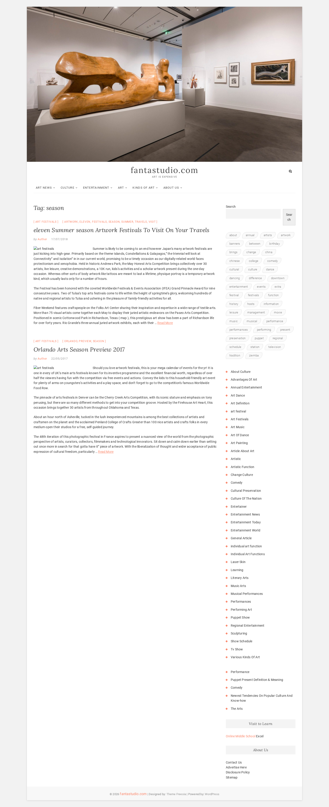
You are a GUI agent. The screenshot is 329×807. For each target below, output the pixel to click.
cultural (234, 269)
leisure (233, 312)
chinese (234, 261)
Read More (165, 323)
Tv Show (237, 649)
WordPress (212, 794)
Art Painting (239, 443)
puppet (259, 338)
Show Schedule (241, 641)
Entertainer (239, 506)
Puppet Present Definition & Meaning (257, 680)
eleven (84, 221)
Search (231, 206)
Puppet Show (240, 617)
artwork (71, 221)
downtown (278, 278)
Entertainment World (245, 530)
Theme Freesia (176, 794)
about (233, 235)
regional (278, 338)
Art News (44, 187)
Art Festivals (46, 221)
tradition (234, 355)
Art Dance (238, 395)
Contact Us (234, 762)
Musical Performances (247, 594)
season (114, 221)
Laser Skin (238, 562)
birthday (274, 243)
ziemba (254, 355)
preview (85, 341)
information (271, 304)
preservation (237, 338)
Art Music (237, 427)
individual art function (246, 546)
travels (141, 221)
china (268, 252)
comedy (272, 261)
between (254, 243)
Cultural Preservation (246, 490)
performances (238, 329)
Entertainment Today (246, 522)
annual (250, 235)
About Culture (241, 371)
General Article (241, 538)
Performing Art (241, 609)
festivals (99, 221)
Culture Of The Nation (246, 498)
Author (42, 239)
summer (127, 221)
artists (268, 235)
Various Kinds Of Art (245, 657)
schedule (235, 347)
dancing (234, 278)
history (233, 304)
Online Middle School (240, 736)
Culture (67, 187)
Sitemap (231, 777)
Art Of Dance (240, 435)
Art (121, 187)
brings (233, 252)
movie (278, 312)
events (261, 286)
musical (252, 321)
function (273, 295)
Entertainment (96, 187)
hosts (251, 304)
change (251, 252)
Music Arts (238, 586)
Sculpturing (239, 633)
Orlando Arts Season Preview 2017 (79, 349)
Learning (237, 570)
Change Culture (242, 475)
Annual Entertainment (246, 387)
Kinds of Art (143, 187)
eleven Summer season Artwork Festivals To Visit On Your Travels (121, 230)
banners (234, 243)
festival (234, 295)
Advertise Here (236, 767)
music (233, 321)
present (285, 329)
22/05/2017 (59, 358)
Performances (241, 601)
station (254, 347)
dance (270, 269)
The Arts (237, 708)
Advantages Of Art (244, 379)
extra (278, 286)
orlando (70, 341)
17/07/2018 (59, 239)
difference (255, 278)
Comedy (236, 482)
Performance (240, 672)
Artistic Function (242, 467)
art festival (238, 411)
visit (152, 221)
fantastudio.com (164, 170)
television (274, 347)
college (253, 261)
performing (264, 329)
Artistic (236, 459)
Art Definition (240, 403)
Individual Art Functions (248, 554)
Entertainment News (245, 514)
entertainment (238, 286)
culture (252, 269)
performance (274, 321)
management (256, 312)
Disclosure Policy (238, 772)
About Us (171, 187)
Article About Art (242, 451)
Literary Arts (240, 578)
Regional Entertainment (247, 625)
